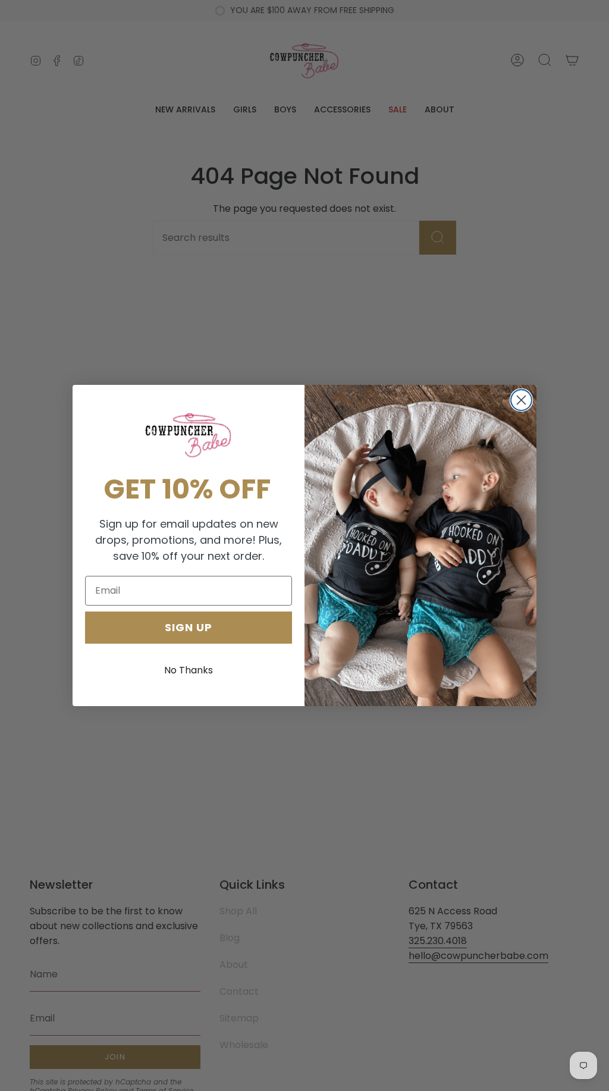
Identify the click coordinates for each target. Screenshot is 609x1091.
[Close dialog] (521, 400)
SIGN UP (188, 627)
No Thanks (188, 670)
